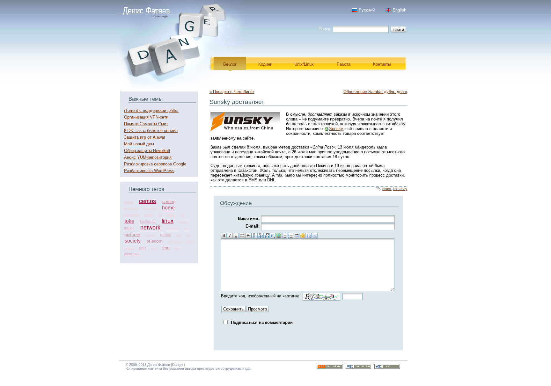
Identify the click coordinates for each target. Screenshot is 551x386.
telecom (155, 241)
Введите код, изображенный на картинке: (261, 296)
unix (142, 248)
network (150, 227)
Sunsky (336, 128)
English (399, 10)
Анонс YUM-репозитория (148, 157)
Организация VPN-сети (146, 117)
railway (150, 235)
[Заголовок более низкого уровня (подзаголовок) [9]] (260, 235)
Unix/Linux (304, 64)
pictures (132, 234)
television (174, 241)
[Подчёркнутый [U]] (236, 235)
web (178, 248)
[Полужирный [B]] (224, 235)
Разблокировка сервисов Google (155, 164)
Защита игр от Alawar (144, 137)
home (168, 207)
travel (190, 241)
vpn (166, 247)
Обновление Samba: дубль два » (375, 91)
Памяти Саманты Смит (146, 123)
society (133, 241)
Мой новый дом (139, 144)
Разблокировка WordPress (149, 170)
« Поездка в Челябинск (231, 91)
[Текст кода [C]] (242, 235)
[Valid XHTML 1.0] (358, 367)
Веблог (230, 64)
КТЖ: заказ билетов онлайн (151, 130)
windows (131, 254)
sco (188, 235)
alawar (128, 202)
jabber (171, 214)
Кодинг (265, 64)
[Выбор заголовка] (272, 235)
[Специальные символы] (309, 235)
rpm (178, 235)
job (182, 214)
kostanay (148, 221)
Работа (343, 64)
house (148, 214)
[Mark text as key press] (315, 235)
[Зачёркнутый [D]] (248, 235)
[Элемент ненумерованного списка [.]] (290, 235)
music (129, 228)
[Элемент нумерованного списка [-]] (284, 235)
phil (185, 228)
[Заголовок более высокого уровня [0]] (266, 235)
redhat (165, 235)
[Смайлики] (302, 235)
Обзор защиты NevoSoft (147, 150)
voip (154, 248)
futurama (150, 208)
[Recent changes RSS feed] (329, 367)
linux (167, 221)
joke (129, 221)
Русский (367, 10)
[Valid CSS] (387, 367)
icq (160, 214)
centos (147, 201)
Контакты (382, 64)
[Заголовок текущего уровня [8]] (254, 235)
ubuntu (129, 248)
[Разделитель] (296, 235)
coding (169, 201)
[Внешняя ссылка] (278, 235)
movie (183, 221)
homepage (132, 214)
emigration (131, 208)
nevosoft (172, 228)
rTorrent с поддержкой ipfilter (151, 110)
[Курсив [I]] (230, 235)
